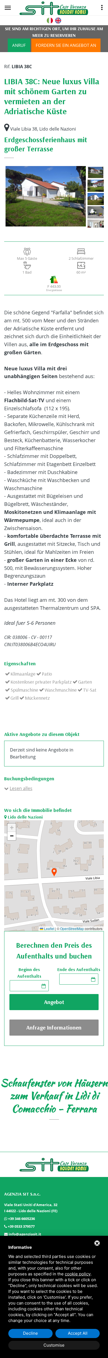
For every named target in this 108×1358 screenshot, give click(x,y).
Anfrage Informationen (53, 1027)
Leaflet (48, 928)
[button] (54, 873)
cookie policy (78, 1274)
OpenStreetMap (72, 928)
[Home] (60, 8)
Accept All (78, 1333)
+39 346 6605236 (21, 1218)
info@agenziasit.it (25, 1234)
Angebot (54, 1001)
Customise (54, 1345)
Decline (30, 1333)
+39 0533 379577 (21, 1226)
